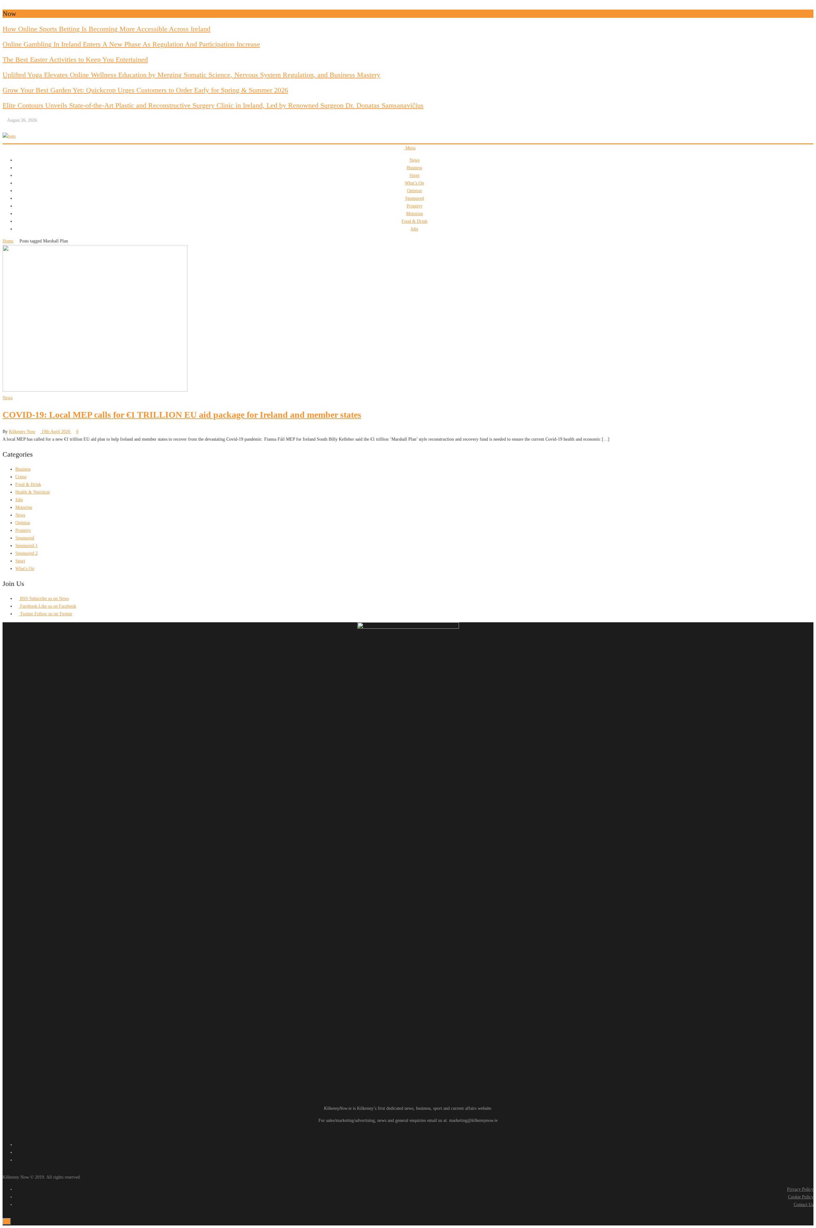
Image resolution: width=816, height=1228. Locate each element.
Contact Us (803, 1204)
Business (414, 167)
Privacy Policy (800, 1189)
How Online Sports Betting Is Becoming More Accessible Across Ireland (106, 29)
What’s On (414, 183)
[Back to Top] (7, 1221)
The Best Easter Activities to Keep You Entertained (75, 59)
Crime (20, 476)
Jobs (414, 229)
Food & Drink (414, 221)
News (414, 160)
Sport (414, 175)
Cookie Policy (800, 1197)
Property (414, 206)
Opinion (414, 190)
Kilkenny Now (22, 431)
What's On (24, 568)
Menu (410, 148)
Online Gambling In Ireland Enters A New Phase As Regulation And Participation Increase (131, 44)
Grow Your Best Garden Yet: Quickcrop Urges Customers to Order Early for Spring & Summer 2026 (145, 90)
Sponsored (414, 198)
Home (8, 241)
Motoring (414, 213)
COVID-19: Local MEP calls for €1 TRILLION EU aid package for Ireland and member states (182, 415)
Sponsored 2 (26, 553)
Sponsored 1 (26, 545)
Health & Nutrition (32, 492)
